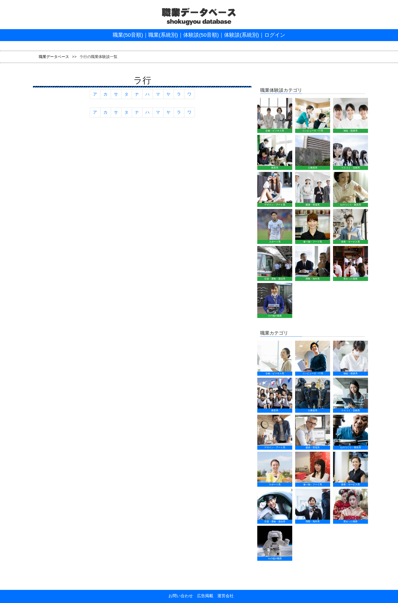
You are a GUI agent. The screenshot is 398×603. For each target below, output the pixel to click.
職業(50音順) (128, 35)
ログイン (274, 35)
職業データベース (54, 57)
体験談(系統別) (241, 35)
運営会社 (223, 595)
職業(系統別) (163, 35)
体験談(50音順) (201, 35)
